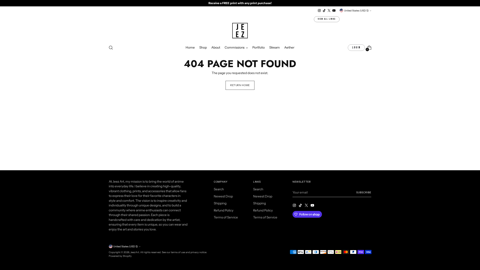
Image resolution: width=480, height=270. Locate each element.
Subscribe (363, 192)
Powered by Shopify (120, 255)
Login (356, 47)
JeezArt (134, 252)
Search (219, 189)
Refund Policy (223, 210)
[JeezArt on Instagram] (319, 10)
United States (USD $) (356, 10)
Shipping (220, 203)
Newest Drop (223, 196)
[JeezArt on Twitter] (329, 10)
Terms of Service (226, 217)
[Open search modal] (111, 47)
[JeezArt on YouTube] (334, 10)
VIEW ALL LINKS (327, 19)
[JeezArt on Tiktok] (324, 10)
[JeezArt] (240, 31)
